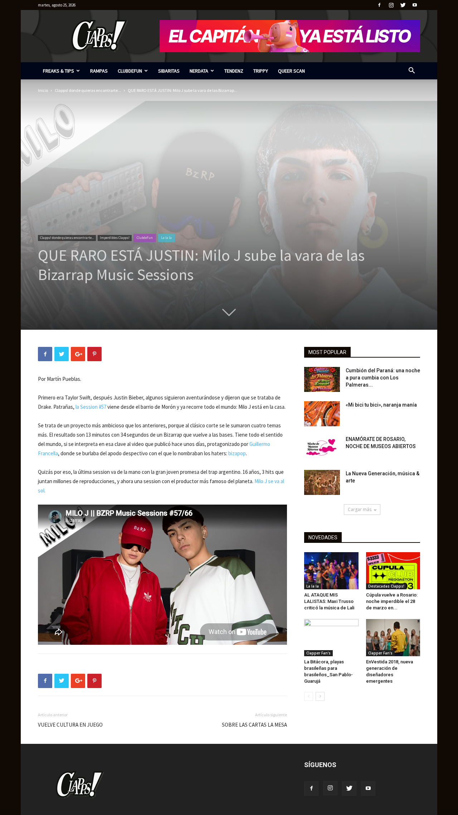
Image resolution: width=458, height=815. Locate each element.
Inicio (43, 90)
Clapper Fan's (318, 653)
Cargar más (359, 509)
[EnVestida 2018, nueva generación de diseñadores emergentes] (393, 637)
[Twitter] (403, 5)
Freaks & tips (58, 71)
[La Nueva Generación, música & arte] (322, 482)
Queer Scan (291, 71)
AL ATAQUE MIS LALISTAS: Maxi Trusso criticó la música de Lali (329, 601)
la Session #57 (91, 406)
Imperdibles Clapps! (115, 237)
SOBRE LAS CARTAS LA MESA (254, 724)
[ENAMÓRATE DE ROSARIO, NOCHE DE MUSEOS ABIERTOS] (322, 448)
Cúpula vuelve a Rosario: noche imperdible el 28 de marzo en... (392, 601)
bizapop (237, 453)
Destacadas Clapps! (386, 586)
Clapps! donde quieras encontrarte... (88, 90)
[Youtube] (414, 5)
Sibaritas (169, 71)
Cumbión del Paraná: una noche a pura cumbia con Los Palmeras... (383, 378)
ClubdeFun (130, 71)
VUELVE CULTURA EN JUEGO (70, 724)
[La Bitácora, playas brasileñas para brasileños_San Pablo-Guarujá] (331, 637)
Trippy (260, 71)
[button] (411, 71)
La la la (166, 237)
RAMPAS (99, 71)
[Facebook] (379, 5)
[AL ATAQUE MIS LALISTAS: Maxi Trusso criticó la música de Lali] (331, 570)
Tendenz (233, 71)
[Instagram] (391, 5)
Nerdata (199, 71)
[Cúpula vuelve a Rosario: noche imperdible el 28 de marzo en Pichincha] (393, 570)
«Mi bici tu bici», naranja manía (381, 405)
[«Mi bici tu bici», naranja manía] (322, 413)
